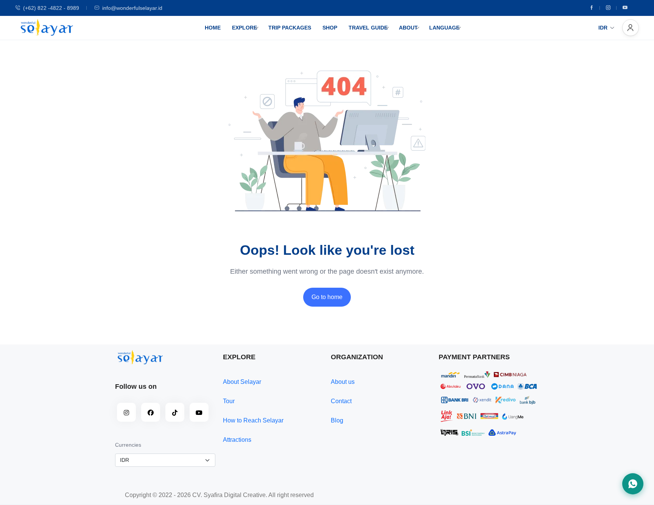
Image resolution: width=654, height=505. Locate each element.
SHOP (329, 28)
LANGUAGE (444, 28)
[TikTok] (174, 412)
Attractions (237, 439)
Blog (337, 420)
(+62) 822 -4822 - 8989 (51, 8)
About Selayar (242, 382)
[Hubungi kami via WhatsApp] (632, 483)
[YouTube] (199, 412)
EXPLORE (244, 28)
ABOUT (408, 28)
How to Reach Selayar (253, 420)
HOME (213, 28)
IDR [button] (602, 28)
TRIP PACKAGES (289, 28)
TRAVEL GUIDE (368, 28)
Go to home (327, 297)
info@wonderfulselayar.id (132, 8)
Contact (341, 401)
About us (343, 382)
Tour (229, 401)
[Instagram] (608, 8)
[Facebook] (591, 8)
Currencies (128, 445)
